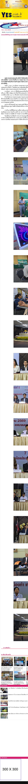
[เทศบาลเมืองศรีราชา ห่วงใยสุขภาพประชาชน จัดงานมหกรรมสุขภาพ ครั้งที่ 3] (7, 666)
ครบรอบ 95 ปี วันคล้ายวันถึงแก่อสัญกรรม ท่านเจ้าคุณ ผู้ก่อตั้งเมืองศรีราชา (6, 683)
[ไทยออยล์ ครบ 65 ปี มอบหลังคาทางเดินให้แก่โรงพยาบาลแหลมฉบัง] (20, 666)
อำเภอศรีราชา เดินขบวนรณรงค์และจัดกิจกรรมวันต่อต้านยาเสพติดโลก (19, 683)
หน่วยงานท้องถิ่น (8, 29)
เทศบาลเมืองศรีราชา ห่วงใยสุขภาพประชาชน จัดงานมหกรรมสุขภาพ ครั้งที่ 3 (6, 669)
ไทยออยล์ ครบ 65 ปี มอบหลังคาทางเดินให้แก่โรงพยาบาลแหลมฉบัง (18, 669)
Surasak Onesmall (10, 32)
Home (3, 29)
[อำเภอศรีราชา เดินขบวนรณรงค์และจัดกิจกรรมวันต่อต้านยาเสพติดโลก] (20, 680)
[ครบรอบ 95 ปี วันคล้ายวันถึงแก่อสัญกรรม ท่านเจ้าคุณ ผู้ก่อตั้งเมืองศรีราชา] (7, 680)
